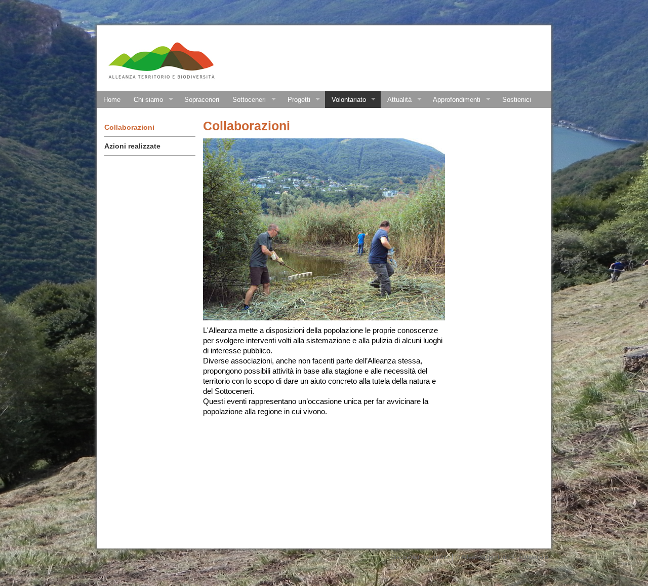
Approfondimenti (453, 100)
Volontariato (345, 100)
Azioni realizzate (132, 146)
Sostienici (516, 99)
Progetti (295, 100)
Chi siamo (145, 100)
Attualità (396, 100)
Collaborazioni (129, 127)
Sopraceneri (201, 99)
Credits (438, 557)
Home (111, 99)
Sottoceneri (246, 100)
